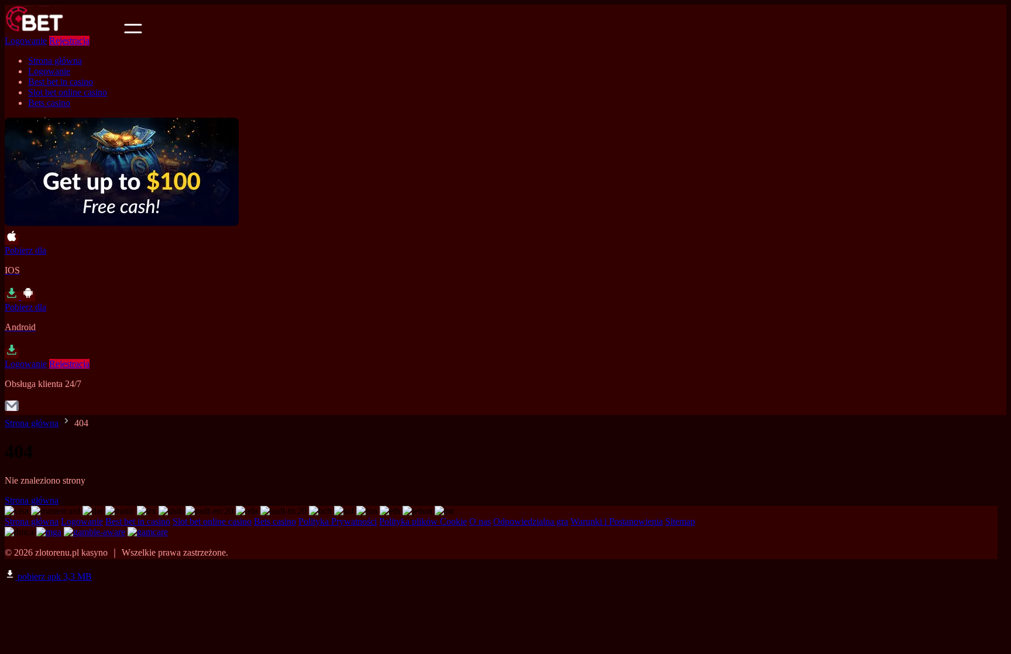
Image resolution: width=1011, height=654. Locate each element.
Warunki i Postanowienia (616, 521)
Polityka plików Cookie (423, 521)
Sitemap (680, 521)
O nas (480, 521)
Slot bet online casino (67, 92)
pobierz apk (53, 576)
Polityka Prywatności (337, 521)
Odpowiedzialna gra (530, 521)
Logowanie (26, 41)
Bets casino (49, 103)
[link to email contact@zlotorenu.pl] (12, 410)
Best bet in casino (60, 82)
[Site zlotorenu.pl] (63, 30)
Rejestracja (69, 41)
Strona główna (55, 61)
